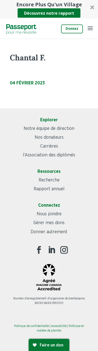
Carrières (49, 146)
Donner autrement (49, 232)
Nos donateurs (49, 137)
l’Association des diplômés (49, 155)
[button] (49, 9)
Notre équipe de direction (49, 128)
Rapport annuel (49, 189)
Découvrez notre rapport (49, 13)
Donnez (72, 29)
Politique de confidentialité (31, 325)
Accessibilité (59, 325)
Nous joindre (49, 214)
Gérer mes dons (49, 223)
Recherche (49, 180)
